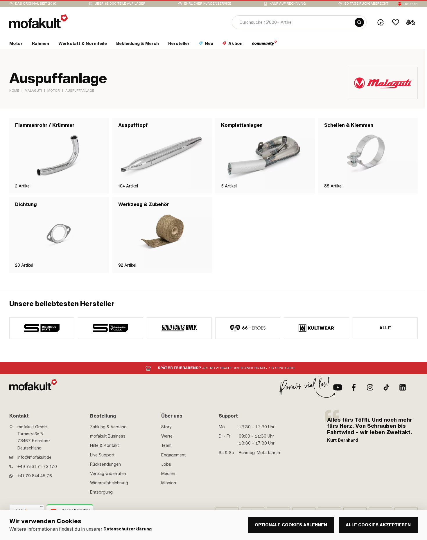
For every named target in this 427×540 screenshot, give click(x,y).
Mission (168, 483)
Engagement (173, 455)
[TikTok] (386, 387)
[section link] (264, 45)
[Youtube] (337, 387)
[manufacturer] (41, 328)
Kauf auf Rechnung (288, 4)
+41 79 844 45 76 (34, 476)
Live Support (102, 455)
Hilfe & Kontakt (104, 445)
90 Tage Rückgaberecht (366, 4)
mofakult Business (107, 436)
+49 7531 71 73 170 (37, 466)
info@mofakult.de (34, 457)
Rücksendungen (105, 464)
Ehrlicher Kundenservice (207, 4)
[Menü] (41, 507)
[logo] (38, 21)
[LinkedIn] (402, 387)
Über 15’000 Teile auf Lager (120, 4)
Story (166, 427)
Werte (167, 436)
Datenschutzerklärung (127, 529)
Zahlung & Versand (108, 427)
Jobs (166, 464)
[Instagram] (370, 387)
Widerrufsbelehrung (109, 483)
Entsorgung (101, 492)
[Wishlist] (396, 22)
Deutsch (410, 3)
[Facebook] (354, 387)
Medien (168, 473)
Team (166, 445)
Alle (385, 328)
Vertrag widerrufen (108, 473)
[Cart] (411, 22)
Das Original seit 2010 (35, 4)
